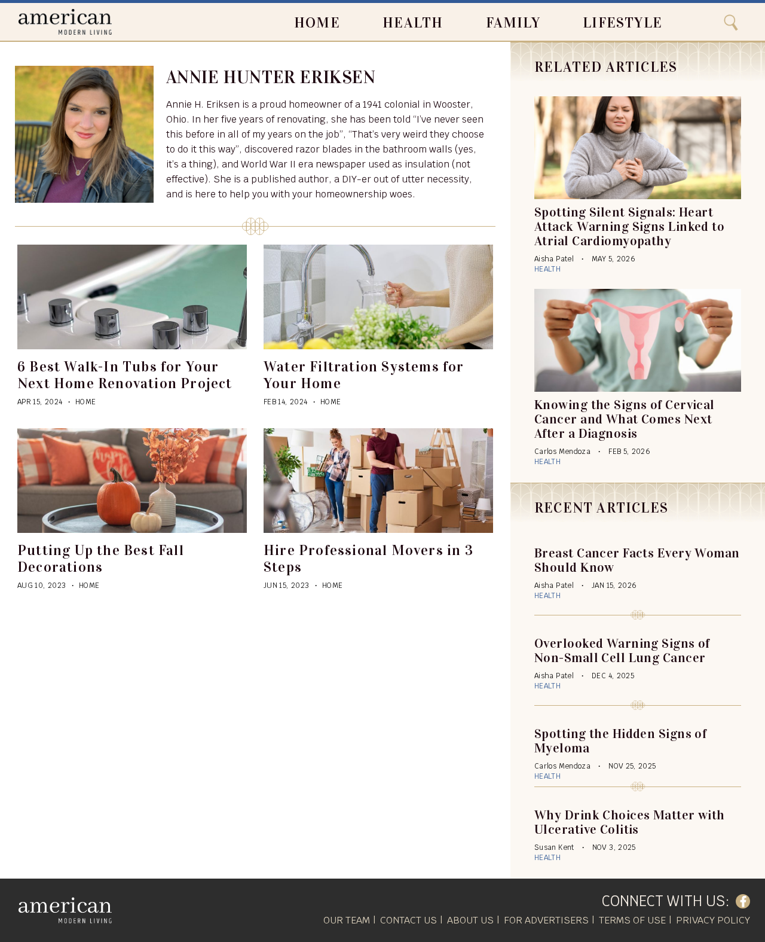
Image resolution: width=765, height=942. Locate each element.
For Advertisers (546, 920)
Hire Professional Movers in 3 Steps (368, 558)
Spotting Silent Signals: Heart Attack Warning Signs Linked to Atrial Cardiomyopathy (629, 226)
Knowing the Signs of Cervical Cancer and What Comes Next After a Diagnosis (624, 419)
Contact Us (408, 920)
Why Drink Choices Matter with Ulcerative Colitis (629, 822)
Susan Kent (554, 847)
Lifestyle (622, 22)
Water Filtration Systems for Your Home (364, 375)
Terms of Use (632, 920)
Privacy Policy (713, 920)
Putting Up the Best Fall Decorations (100, 558)
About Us (470, 920)
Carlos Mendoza (562, 451)
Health (412, 22)
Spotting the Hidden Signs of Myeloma (620, 740)
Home (317, 22)
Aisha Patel (554, 259)
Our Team (346, 920)
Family (513, 22)
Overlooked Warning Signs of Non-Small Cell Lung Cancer (622, 650)
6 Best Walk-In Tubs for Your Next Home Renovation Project (124, 375)
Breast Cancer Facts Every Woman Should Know (637, 560)
